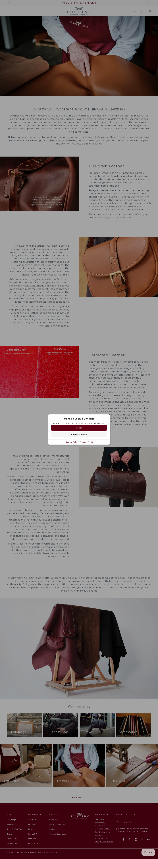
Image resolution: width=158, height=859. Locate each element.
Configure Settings (79, 434)
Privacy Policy (87, 442)
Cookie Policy (72, 442)
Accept (79, 428)
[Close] (107, 419)
